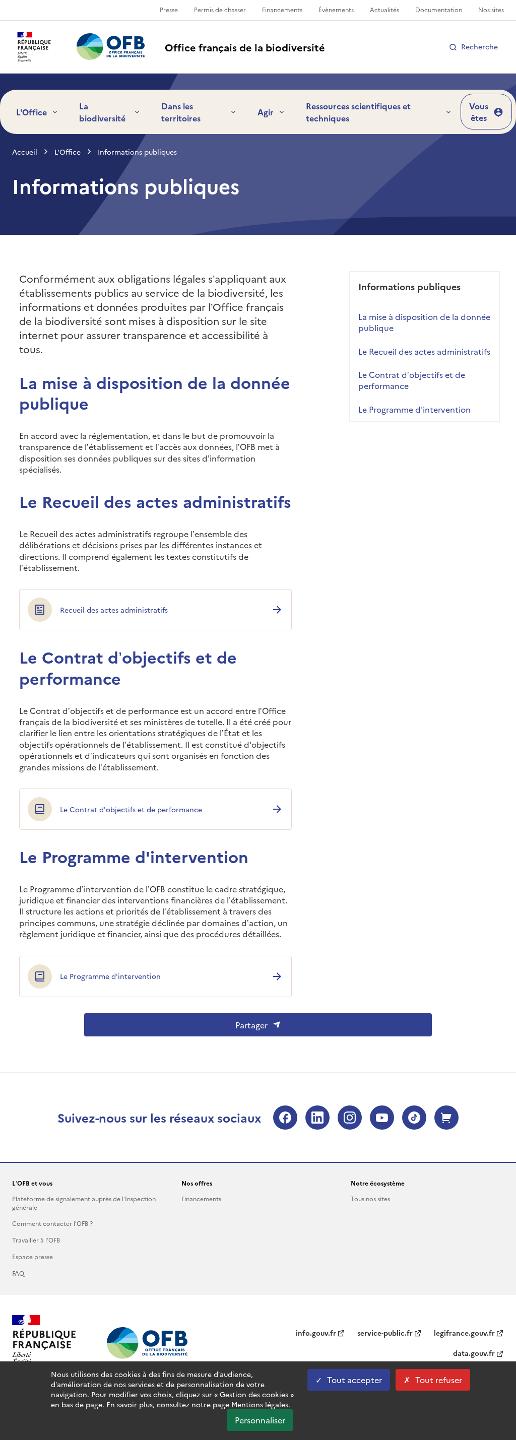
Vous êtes (478, 111)
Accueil (24, 151)
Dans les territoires (181, 111)
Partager (251, 1024)
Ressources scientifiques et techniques (358, 111)
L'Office (31, 111)
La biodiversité (102, 111)
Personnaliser (260, 1419)
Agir (265, 111)
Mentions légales (259, 1404)
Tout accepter (354, 1379)
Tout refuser (438, 1379)
